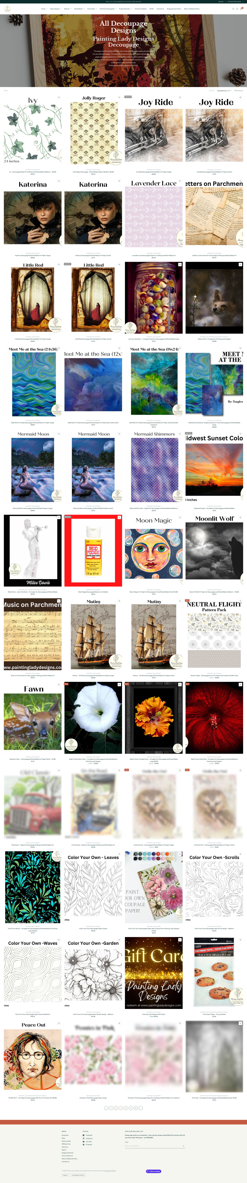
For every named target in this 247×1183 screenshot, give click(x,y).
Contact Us (160, 9)
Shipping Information (174, 9)
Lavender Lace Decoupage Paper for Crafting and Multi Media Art (154, 255)
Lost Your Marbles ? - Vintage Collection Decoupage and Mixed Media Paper (153, 339)
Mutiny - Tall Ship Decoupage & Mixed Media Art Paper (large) (93, 675)
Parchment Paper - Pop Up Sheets (214, 1014)
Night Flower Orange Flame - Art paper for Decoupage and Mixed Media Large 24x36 (154, 760)
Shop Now (65, 1135)
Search (64, 1150)
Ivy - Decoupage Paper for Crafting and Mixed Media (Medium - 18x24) (32, 172)
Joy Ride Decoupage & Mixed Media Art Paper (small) (214, 172)
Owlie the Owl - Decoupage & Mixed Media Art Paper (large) (154, 845)
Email (126, 1142)
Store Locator (66, 1141)
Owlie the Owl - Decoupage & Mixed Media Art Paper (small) (214, 845)
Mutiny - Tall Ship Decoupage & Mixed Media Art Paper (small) (154, 675)
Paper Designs (55, 9)
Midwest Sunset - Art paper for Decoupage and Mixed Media (214, 508)
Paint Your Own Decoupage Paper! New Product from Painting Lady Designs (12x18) (153, 930)
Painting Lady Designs (33, 169)
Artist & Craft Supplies (106, 9)
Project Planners (124, 9)
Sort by (211, 90)
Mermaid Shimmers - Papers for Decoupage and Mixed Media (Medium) (154, 508)
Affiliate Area (66, 1144)
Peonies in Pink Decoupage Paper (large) (93, 1098)
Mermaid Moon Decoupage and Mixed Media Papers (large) (32, 508)
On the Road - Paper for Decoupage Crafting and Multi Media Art (93, 845)
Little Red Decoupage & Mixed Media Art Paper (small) (93, 339)
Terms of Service (67, 1156)
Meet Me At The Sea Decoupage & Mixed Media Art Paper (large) (32, 423)
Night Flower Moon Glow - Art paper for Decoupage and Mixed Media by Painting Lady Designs (93, 760)
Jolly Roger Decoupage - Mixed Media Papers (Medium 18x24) (93, 172)
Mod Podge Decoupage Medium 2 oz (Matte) (93, 592)
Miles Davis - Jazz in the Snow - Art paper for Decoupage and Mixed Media (32, 592)
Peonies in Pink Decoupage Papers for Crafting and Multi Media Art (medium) (154, 1098)
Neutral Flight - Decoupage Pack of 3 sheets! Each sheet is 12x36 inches (214, 675)
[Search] (233, 8)
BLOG (152, 9)
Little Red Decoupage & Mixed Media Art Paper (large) (33, 339)
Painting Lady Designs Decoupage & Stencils (214, 337)
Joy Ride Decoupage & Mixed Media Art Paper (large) (153, 172)
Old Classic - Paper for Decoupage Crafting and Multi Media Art (32, 845)
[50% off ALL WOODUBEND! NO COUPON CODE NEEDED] (123, 2)
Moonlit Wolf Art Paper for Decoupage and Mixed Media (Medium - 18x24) (214, 592)
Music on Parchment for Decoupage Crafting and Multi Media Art (32, 675)
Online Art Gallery (141, 9)
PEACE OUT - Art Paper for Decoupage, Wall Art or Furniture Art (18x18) (33, 1098)
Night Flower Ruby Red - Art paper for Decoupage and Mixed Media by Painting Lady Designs (214, 760)
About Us (65, 1147)
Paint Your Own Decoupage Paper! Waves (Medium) (32, 1014)
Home (43, 9)
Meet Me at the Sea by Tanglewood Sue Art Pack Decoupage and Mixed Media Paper (214, 424)
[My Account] (237, 8)
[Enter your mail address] (183, 1145)
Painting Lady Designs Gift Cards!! (153, 1014)
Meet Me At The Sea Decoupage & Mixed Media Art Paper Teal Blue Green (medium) (153, 424)
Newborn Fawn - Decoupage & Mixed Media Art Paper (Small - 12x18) (33, 759)
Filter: (6, 90)
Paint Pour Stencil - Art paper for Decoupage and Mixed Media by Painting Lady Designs (32, 930)
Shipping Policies (67, 1153)
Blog (63, 1138)
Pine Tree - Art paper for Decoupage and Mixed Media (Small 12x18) (214, 1098)
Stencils (66, 9)
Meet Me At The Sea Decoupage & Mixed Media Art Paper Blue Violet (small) (93, 423)
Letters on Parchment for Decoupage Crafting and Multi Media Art (214, 255)
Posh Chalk (91, 9)
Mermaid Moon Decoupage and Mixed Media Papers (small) (93, 508)
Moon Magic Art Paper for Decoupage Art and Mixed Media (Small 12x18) (154, 592)
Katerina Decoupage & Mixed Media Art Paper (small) (93, 255)
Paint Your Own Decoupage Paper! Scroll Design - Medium (214, 928)
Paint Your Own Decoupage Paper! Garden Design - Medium (93, 1014)
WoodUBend (78, 9)
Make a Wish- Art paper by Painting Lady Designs (214, 339)
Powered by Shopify (110, 1170)
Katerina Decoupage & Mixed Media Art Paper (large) (32, 255)
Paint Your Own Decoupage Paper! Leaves (93, 928)
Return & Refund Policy (192, 9)
